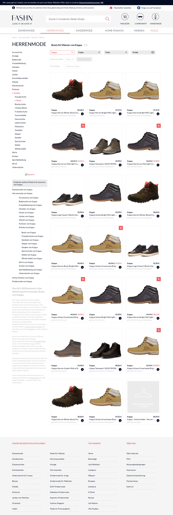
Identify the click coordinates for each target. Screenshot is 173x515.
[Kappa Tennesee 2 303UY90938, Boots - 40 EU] (120, 369)
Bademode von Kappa (28, 201)
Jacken (15, 74)
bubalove (92, 486)
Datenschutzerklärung (136, 475)
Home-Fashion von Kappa (23, 278)
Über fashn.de (132, 453)
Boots (41, 37)
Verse (90, 453)
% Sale (135, 52)
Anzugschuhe (20, 97)
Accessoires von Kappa (28, 197)
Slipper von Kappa (29, 243)
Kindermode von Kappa (22, 281)
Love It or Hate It (22, 24)
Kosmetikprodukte (20, 78)
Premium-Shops (40, 341)
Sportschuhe (20, 141)
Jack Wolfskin (94, 464)
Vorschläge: (55, 66)
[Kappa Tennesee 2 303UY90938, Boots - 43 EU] (120, 165)
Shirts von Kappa (26, 262)
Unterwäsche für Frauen (22, 475)
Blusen (15, 481)
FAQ (128, 459)
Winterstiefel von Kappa (32, 258)
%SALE (154, 30)
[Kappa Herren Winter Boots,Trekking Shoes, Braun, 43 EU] (158, 216)
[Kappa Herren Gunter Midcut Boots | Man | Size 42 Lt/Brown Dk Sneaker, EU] (82, 369)
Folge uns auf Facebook (151, 8)
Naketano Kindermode (59, 492)
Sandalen (18, 130)
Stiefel (17, 145)
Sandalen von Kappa (30, 240)
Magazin (124, 23)
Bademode (16, 59)
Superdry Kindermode (59, 498)
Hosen (15, 71)
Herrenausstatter (57, 459)
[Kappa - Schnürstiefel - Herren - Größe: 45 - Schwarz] (158, 420)
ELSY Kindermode (57, 486)
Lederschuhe (20, 123)
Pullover (15, 89)
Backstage (92, 459)
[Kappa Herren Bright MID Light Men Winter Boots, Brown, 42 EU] (120, 114)
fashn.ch (130, 486)
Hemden (15, 67)
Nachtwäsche (18, 85)
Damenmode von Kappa (22, 189)
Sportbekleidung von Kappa (30, 269)
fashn (14, 37)
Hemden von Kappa (27, 209)
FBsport (91, 475)
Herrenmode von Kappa (22, 193)
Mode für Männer (57, 453)
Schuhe (34, 37)
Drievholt (16, 503)
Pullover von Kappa (27, 224)
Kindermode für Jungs (59, 475)
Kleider (15, 486)
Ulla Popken (93, 509)
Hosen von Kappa (26, 212)
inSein (14, 509)
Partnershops (132, 481)
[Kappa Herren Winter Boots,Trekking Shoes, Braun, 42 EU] (82, 420)
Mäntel (15, 82)
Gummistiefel (20, 115)
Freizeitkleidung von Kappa (30, 205)
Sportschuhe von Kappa (31, 251)
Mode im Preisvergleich (60, 509)
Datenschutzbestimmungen (89, 2)
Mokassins (19, 126)
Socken (15, 156)
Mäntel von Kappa (26, 220)
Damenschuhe (18, 464)
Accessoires (17, 52)
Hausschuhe (20, 119)
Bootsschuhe (20, 104)
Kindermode (84, 30)
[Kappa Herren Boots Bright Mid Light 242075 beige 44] (82, 267)
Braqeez (91, 481)
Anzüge (15, 56)
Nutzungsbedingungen (136, 464)
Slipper (18, 134)
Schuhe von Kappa (72, 66)
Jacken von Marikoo (20, 498)
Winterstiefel (20, 149)
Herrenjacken (55, 470)
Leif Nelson (93, 503)
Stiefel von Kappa (29, 255)
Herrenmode (55, 30)
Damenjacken (18, 470)
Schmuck (16, 492)
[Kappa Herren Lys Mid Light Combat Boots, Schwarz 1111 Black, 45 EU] (82, 165)
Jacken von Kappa (26, 216)
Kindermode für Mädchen (61, 481)
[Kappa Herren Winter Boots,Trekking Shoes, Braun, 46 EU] (82, 114)
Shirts (14, 152)
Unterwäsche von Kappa (29, 273)
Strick (14, 163)
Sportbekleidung (19, 160)
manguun (92, 470)
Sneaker (18, 137)
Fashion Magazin (57, 503)
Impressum (131, 470)
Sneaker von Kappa (30, 247)
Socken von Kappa (26, 266)
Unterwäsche (17, 167)
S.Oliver (91, 492)
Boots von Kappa (29, 232)
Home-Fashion (114, 30)
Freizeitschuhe (21, 111)
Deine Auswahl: (56, 59)
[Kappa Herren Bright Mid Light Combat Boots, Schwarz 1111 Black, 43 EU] (158, 318)
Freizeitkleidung (19, 63)
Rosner (91, 498)
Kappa (54, 110)
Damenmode (26, 30)
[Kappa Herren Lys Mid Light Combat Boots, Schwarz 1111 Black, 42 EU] (158, 165)
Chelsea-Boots (21, 108)
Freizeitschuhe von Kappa (32, 236)
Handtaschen (17, 459)
